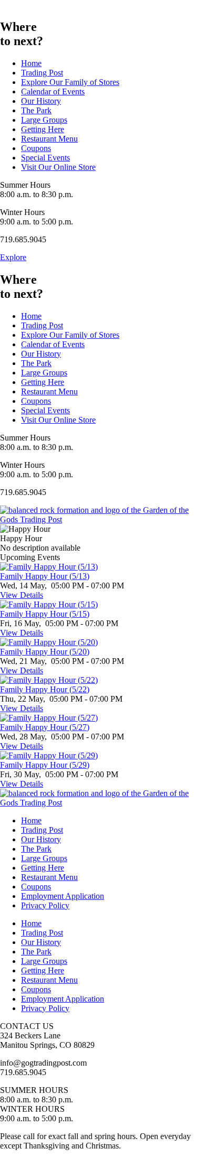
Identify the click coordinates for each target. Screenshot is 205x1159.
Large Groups (44, 119)
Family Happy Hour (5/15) (44, 613)
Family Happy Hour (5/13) (44, 576)
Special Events (45, 157)
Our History (41, 100)
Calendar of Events (53, 91)
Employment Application (62, 896)
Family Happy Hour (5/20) (44, 651)
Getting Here (42, 129)
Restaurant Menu (49, 138)
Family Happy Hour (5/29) (44, 764)
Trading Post (42, 72)
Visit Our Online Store (58, 167)
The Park (36, 110)
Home (31, 63)
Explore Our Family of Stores (70, 82)
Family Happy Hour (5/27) (44, 727)
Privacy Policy (45, 905)
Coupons (36, 148)
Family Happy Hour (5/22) (44, 689)
